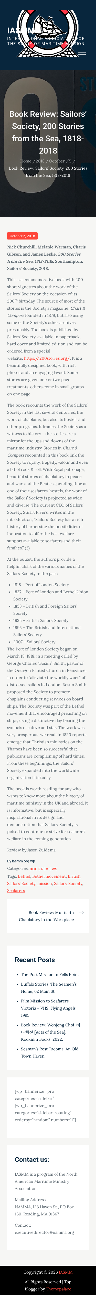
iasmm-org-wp (23, 861)
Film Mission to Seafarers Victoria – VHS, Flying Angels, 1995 (49, 1008)
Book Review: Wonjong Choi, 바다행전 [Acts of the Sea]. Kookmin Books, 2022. (50, 1032)
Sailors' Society (68, 883)
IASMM (21, 30)
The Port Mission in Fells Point (50, 974)
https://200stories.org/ (47, 358)
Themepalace (58, 1288)
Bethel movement (49, 876)
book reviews (43, 869)
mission (44, 883)
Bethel (24, 876)
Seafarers (16, 890)
